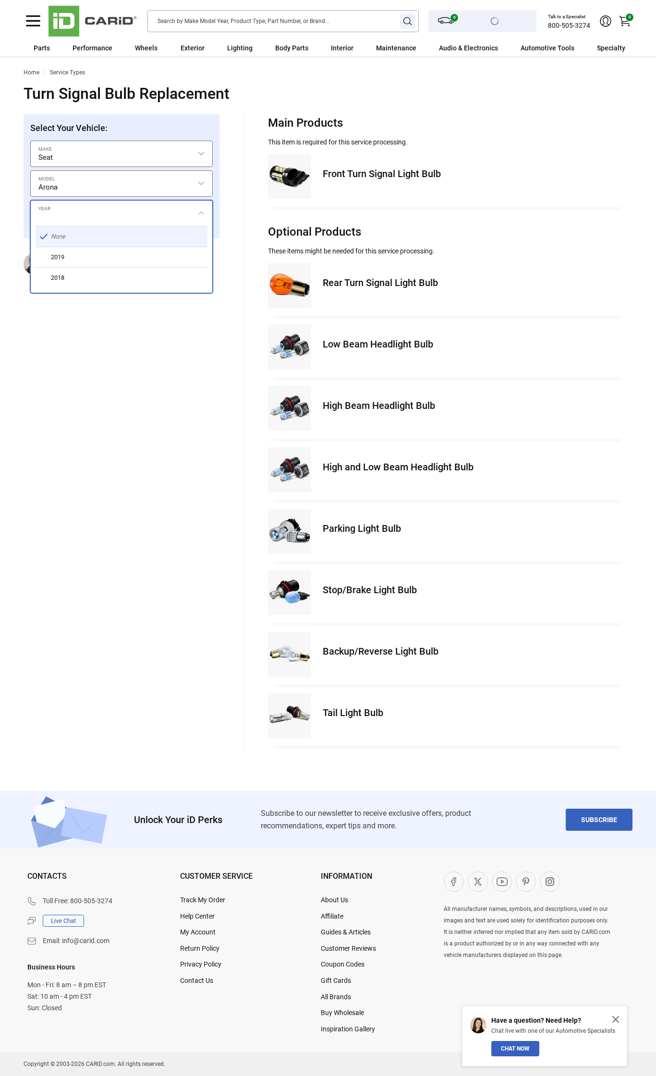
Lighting (240, 48)
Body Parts (291, 48)
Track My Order (202, 900)
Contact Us (196, 980)
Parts (42, 48)
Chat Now (515, 1048)
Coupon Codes (342, 964)
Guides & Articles (346, 932)
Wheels (146, 48)
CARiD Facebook (454, 882)
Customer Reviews (348, 948)
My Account (198, 932)
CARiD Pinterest (526, 882)
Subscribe (599, 820)
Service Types (67, 72)
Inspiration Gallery (348, 1029)
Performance (92, 48)
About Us (334, 900)
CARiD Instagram (550, 882)
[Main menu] (33, 21)
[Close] (615, 1019)
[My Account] (605, 21)
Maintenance (396, 48)
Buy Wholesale (342, 1012)
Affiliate (332, 916)
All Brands (336, 997)
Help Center (197, 916)
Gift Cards (336, 980)
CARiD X (478, 882)
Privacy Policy (200, 964)
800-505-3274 (569, 25)
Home (31, 72)
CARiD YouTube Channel (502, 882)
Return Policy (199, 948)
